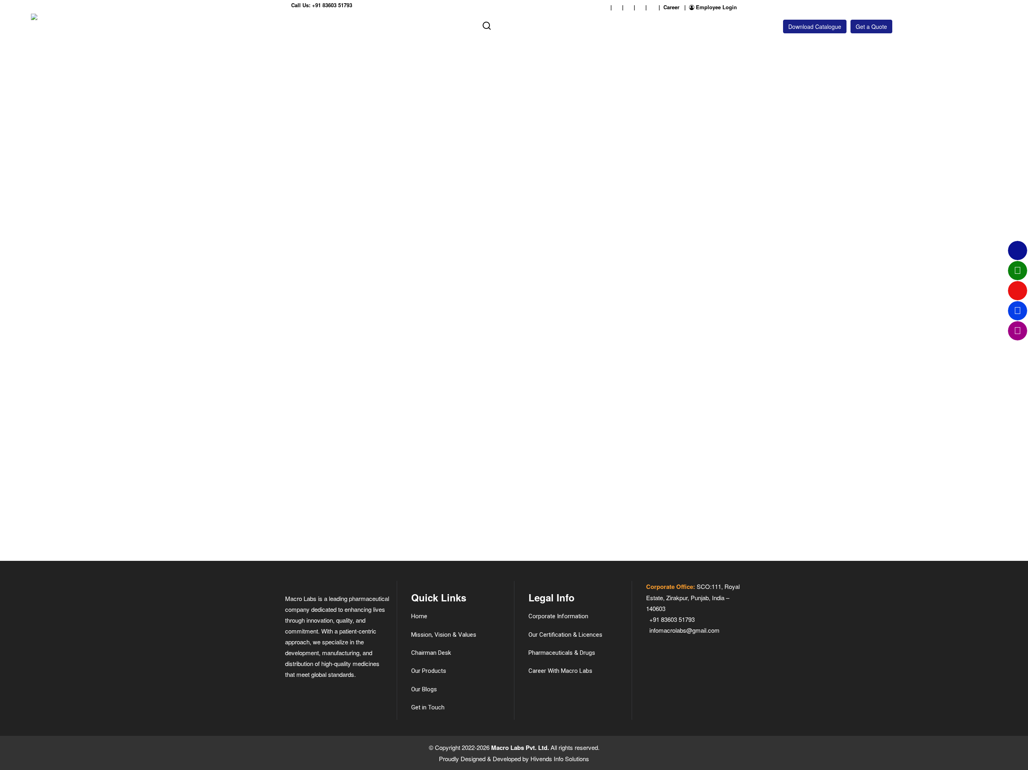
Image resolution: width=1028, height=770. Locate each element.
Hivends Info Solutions (559, 758)
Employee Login (715, 7)
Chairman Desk (431, 652)
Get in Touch (454, 25)
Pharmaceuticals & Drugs (561, 652)
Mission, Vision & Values (443, 634)
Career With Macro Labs (560, 670)
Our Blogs (424, 689)
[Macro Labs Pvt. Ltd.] (61, 26)
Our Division (344, 25)
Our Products (385, 25)
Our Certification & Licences (565, 634)
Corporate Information (558, 616)
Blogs (424, 25)
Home (203, 25)
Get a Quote (871, 26)
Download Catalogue (814, 26)
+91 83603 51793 (332, 5)
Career (671, 7)
